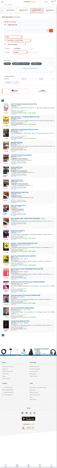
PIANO (8, 63)
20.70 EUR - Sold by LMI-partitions (19, 147)
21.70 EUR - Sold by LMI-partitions (19, 288)
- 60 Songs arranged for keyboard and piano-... (22, 197)
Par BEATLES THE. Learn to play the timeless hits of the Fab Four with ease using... (33, 120)
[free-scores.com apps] (2, 10)
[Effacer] (47, 31)
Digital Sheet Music (8, 392)
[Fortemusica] (23, 428)
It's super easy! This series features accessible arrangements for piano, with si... (32, 221)
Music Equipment (8, 394)
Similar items (13, 114)
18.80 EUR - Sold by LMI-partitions (19, 248)
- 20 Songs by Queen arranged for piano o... (23, 171)
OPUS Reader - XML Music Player (38, 387)
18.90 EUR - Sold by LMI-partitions (19, 314)
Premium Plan (33, 373)
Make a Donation (34, 376)
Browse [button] (17, 466)
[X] (30, 412)
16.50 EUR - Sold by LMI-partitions (19, 262)
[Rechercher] (53, 4)
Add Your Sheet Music (35, 369)
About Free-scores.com (8, 366)
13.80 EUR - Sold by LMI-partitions (19, 110)
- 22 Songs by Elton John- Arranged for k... (17, 210)
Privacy (4, 376)
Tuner (31, 397)
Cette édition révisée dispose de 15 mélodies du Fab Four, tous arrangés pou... (32, 247)
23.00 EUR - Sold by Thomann (18, 186)
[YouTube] (26, 412)
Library (28, 466)
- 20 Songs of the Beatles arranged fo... (22, 184)
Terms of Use (5, 373)
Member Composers (34, 366)
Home (6, 466)
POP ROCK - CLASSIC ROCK (22, 63)
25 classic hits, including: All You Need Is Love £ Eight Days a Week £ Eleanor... (32, 325)
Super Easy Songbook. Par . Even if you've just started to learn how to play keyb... (32, 146)
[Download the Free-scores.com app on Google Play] (28, 419)
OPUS (40, 466)
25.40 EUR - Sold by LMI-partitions (19, 275)
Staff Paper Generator (35, 394)
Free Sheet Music (8, 387)
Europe (15, 91)
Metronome (32, 390)
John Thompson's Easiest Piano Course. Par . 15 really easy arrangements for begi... (33, 108)
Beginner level (37, 63)
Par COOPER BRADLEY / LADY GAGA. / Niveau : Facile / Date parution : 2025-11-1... (33, 134)
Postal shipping (12, 21)
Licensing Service (34, 371)
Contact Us (5, 369)
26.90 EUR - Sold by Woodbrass (18, 222)
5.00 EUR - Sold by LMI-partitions (19, 136)
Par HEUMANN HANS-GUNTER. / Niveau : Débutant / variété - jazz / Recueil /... (32, 261)
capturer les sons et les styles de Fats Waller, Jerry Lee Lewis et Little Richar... (31, 299)
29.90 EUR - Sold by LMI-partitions (19, 300)
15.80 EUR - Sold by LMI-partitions (19, 235)
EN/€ (55, 0)
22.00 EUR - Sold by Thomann (18, 161)
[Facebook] (22, 412)
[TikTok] (34, 412)
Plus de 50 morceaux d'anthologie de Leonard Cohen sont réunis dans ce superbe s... (33, 286)
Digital (42, 91)
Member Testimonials (7, 371)
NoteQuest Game (34, 392)
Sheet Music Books (8, 390)
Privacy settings (6, 378)
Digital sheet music (13, 24)
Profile (51, 466)
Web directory (33, 399)
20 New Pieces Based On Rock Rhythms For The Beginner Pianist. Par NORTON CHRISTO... (33, 312)
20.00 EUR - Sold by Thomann (18, 173)
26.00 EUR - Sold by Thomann (18, 200)
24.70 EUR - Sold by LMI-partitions (19, 122)
